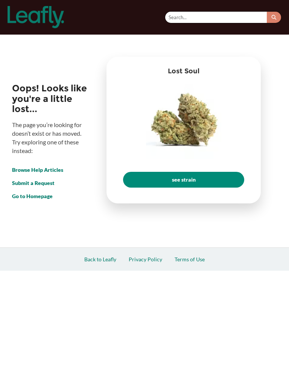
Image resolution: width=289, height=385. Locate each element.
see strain (184, 179)
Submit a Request (33, 183)
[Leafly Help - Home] (36, 17)
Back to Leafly (100, 259)
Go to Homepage (32, 196)
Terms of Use (190, 259)
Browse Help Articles (37, 170)
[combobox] (216, 17)
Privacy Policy (145, 259)
